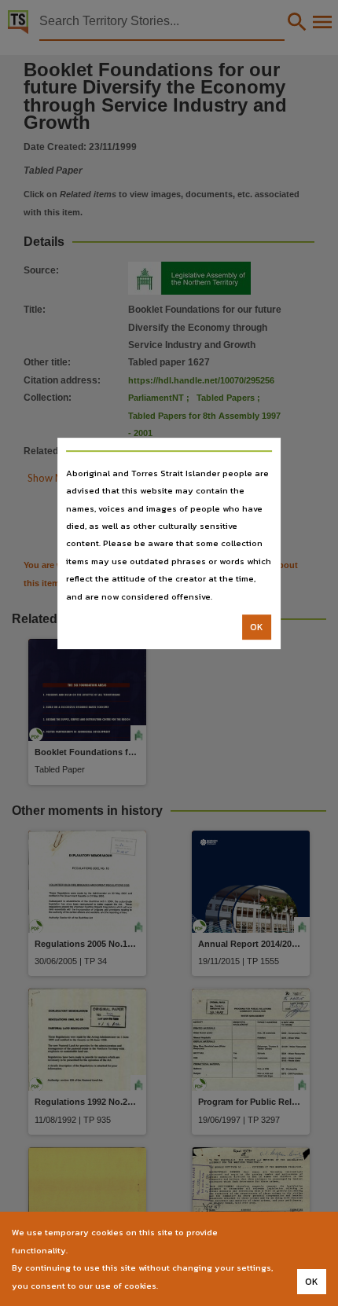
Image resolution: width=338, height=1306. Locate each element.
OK (256, 627)
